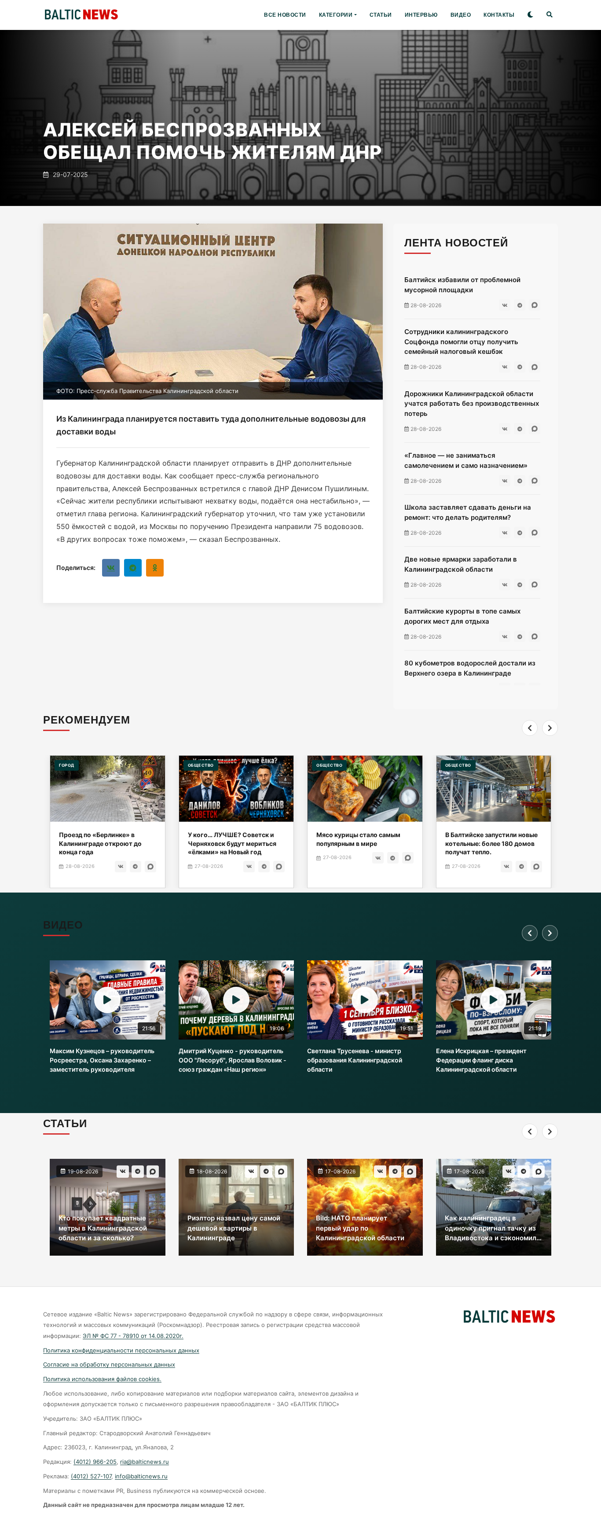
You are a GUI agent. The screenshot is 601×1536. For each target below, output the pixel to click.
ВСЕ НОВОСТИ (285, 15)
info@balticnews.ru (141, 1476)
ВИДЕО (461, 15)
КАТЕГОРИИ (336, 15)
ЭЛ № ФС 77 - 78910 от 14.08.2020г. (133, 1335)
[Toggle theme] (530, 15)
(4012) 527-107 (91, 1476)
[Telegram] (133, 568)
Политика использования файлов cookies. (102, 1378)
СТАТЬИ (381, 15)
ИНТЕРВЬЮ (421, 15)
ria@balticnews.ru (144, 1461)
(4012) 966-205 (95, 1461)
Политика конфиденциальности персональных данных (121, 1350)
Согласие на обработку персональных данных (109, 1364)
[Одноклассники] (155, 568)
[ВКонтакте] (111, 568)
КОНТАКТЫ (499, 15)
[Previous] (530, 728)
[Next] (550, 728)
